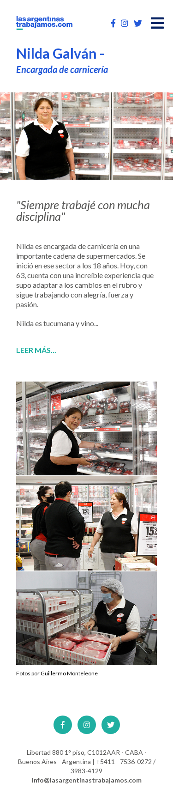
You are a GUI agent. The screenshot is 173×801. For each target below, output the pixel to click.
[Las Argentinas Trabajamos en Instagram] (124, 23)
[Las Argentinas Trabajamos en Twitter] (138, 23)
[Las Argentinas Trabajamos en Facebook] (113, 23)
